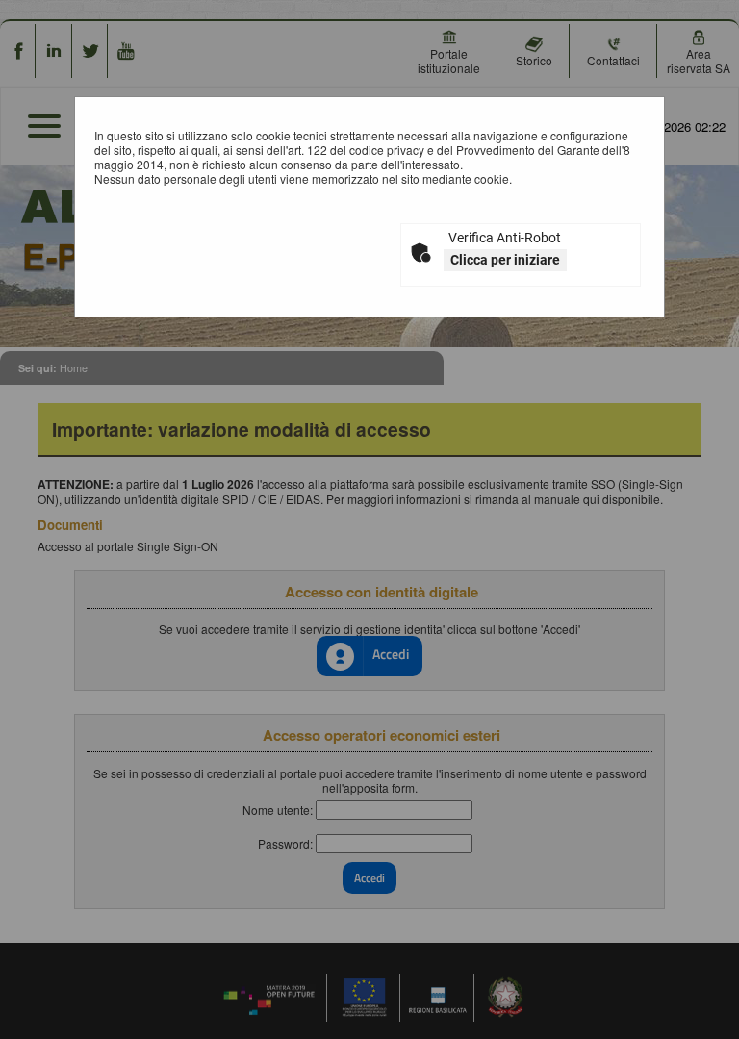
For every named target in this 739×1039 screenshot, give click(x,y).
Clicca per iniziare (505, 259)
